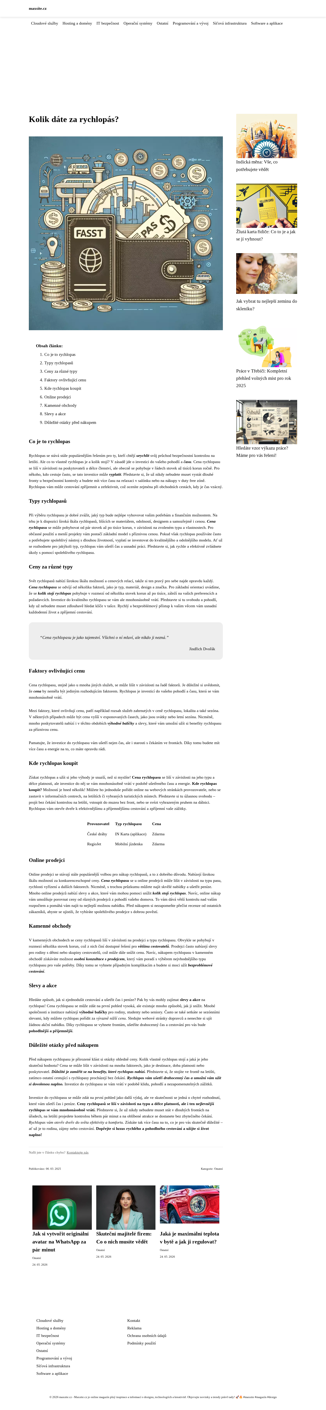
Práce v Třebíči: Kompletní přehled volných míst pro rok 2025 (263, 378)
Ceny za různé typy (60, 371)
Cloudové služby (44, 23)
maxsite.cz (38, 8)
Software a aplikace (267, 23)
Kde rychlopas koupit (62, 388)
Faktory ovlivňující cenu (65, 380)
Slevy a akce (55, 413)
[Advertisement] (163, 60)
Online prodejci (57, 397)
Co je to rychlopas (59, 354)
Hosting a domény (77, 23)
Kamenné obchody (60, 405)
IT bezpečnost (107, 23)
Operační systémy (138, 23)
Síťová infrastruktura (230, 23)
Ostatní (162, 23)
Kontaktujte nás (77, 1152)
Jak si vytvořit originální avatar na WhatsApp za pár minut (60, 1242)
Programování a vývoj (190, 23)
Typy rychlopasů (58, 363)
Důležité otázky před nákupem (70, 422)
